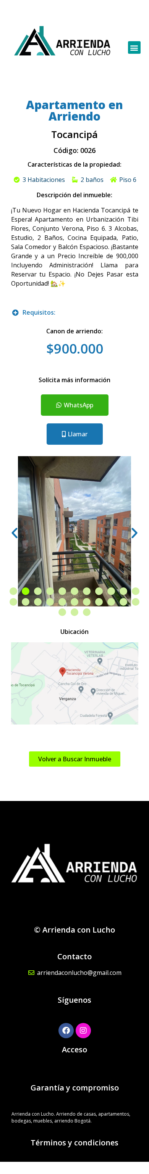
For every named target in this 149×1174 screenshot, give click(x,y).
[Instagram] (83, 1030)
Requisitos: (39, 312)
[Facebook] (66, 1030)
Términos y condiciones (74, 1142)
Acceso (74, 1049)
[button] (134, 47)
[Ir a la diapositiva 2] (25, 591)
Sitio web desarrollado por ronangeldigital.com (74, 1167)
